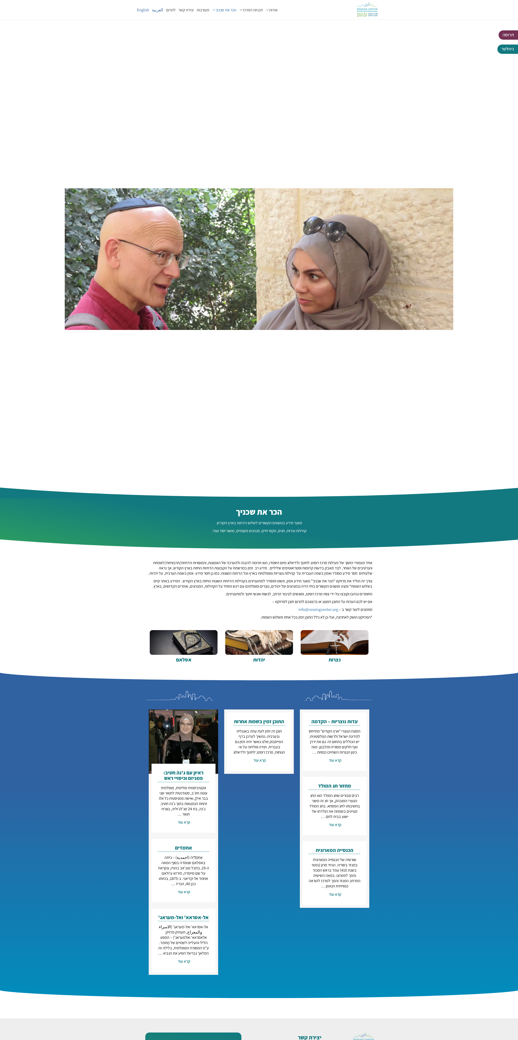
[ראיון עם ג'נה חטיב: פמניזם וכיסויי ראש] (183, 741)
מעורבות (203, 10)
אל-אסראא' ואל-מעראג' (183, 917)
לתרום (171, 10)
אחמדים (183, 847)
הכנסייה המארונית (334, 850)
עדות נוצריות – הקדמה (334, 721)
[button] (508, 35)
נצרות (335, 659)
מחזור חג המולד (334, 785)
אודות (273, 10)
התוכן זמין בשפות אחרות (259, 721)
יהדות (259, 659)
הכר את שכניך (225, 10)
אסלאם (183, 659)
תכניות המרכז (253, 10)
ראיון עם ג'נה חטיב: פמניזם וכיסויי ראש (183, 775)
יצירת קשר (186, 10)
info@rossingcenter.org (318, 609)
